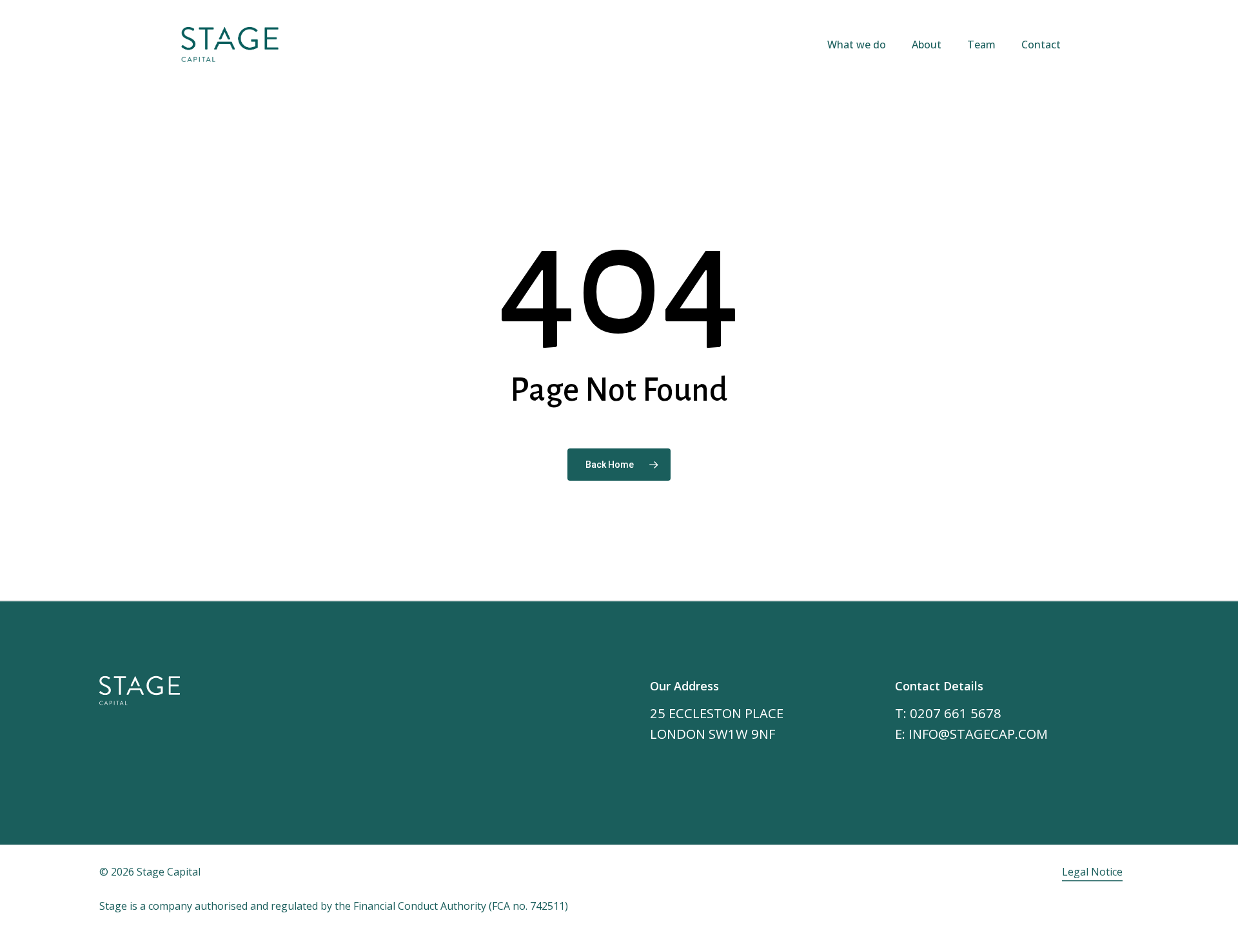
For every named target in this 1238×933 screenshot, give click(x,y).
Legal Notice (1092, 872)
